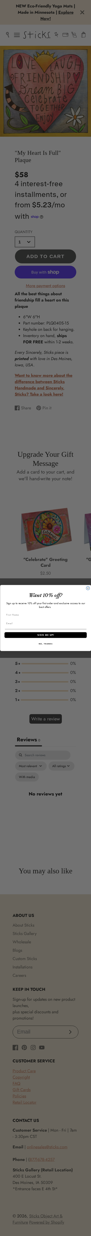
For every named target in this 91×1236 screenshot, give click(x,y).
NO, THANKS (45, 644)
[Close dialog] (88, 588)
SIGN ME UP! (45, 634)
